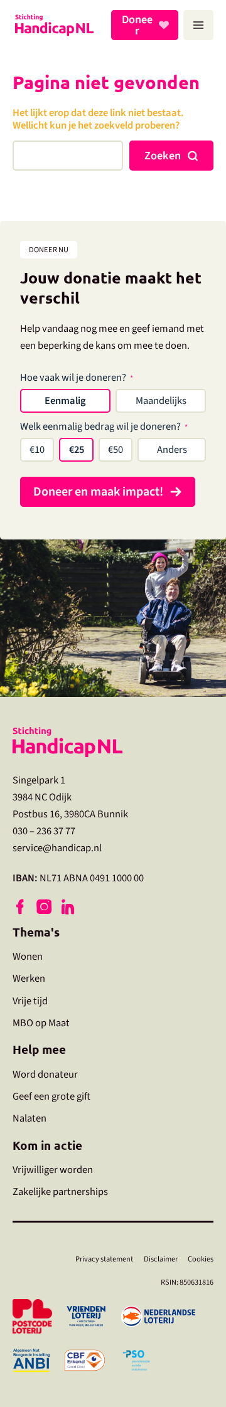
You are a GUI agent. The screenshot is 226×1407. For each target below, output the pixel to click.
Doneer (137, 25)
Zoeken (162, 155)
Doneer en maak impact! (98, 492)
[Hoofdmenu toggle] (198, 25)
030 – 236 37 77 (44, 831)
